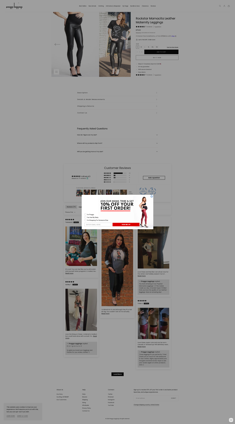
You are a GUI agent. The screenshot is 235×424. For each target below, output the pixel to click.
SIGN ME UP (126, 224)
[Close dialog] (152, 196)
